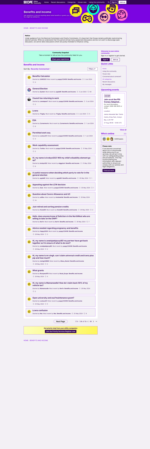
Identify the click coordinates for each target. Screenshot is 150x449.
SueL (41, 188)
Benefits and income (74, 79)
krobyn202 (43, 163)
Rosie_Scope (64, 273)
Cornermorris (44, 123)
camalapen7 (44, 101)
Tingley (42, 114)
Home (104, 68)
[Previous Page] (88, 321)
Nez (41, 313)
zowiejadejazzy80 (46, 246)
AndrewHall (59, 197)
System (42, 92)
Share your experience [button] (60, 59)
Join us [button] (115, 60)
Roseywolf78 (44, 273)
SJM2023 (43, 79)
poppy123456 (62, 79)
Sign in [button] (105, 60)
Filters (91, 69)
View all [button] (123, 130)
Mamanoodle (44, 288)
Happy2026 (44, 231)
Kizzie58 (43, 210)
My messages (107, 84)
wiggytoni (61, 163)
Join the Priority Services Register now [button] (60, 331)
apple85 (58, 92)
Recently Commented (40, 69)
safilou (42, 197)
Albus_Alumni (65, 261)
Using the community (109, 71)
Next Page (60, 321)
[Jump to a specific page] (96, 321)
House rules (106, 74)
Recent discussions (109, 82)
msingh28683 (44, 261)
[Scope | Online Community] (32, 2)
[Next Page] (93, 321)
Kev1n (42, 222)
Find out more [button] (109, 170)
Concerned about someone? (112, 76)
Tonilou (42, 148)
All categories (107, 79)
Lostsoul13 (43, 136)
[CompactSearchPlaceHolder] (108, 2)
